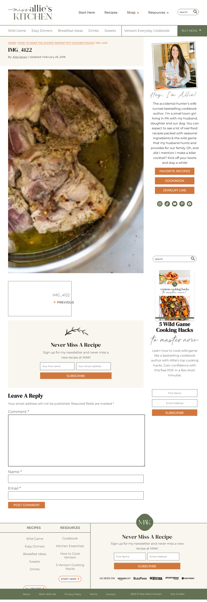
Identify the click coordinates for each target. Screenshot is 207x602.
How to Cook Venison (70, 555)
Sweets (110, 31)
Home (12, 42)
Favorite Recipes (174, 171)
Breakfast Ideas (70, 31)
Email (14, 488)
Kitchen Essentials (70, 546)
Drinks (93, 31)
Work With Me (47, 594)
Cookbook (174, 181)
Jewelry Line (174, 190)
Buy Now (189, 31)
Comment (18, 411)
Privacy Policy (73, 594)
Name (15, 471)
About (26, 594)
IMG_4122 (61, 295)
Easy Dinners (42, 31)
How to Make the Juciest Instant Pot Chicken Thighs (56, 42)
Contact (110, 594)
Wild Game (17, 31)
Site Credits (177, 594)
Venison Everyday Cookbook (146, 31)
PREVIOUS (65, 302)
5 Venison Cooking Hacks (70, 567)
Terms (93, 594)
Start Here (68, 578)
